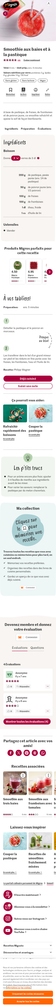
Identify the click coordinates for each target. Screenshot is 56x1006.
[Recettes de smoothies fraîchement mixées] (40, 853)
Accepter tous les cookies (28, 1001)
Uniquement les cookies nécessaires (28, 993)
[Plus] (47, 686)
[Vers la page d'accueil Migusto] (11, 3)
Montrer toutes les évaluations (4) (27, 721)
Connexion (30, 588)
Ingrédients (11, 128)
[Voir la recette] (15, 794)
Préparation (28, 128)
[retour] (5, 13)
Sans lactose (28, 80)
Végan (43, 80)
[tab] (28, 945)
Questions (37, 648)
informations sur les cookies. (19, 987)
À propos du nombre (38, 158)
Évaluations (44, 128)
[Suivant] (50, 272)
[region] (28, 982)
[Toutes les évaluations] (10, 60)
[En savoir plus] (15, 432)
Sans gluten (11, 80)
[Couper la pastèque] (15, 853)
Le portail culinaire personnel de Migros (23, 883)
